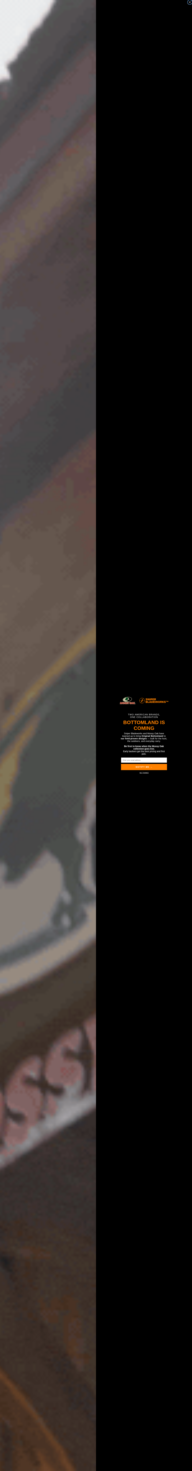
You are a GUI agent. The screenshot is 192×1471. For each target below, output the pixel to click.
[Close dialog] (190, 2)
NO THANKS (144, 773)
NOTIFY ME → (144, 767)
